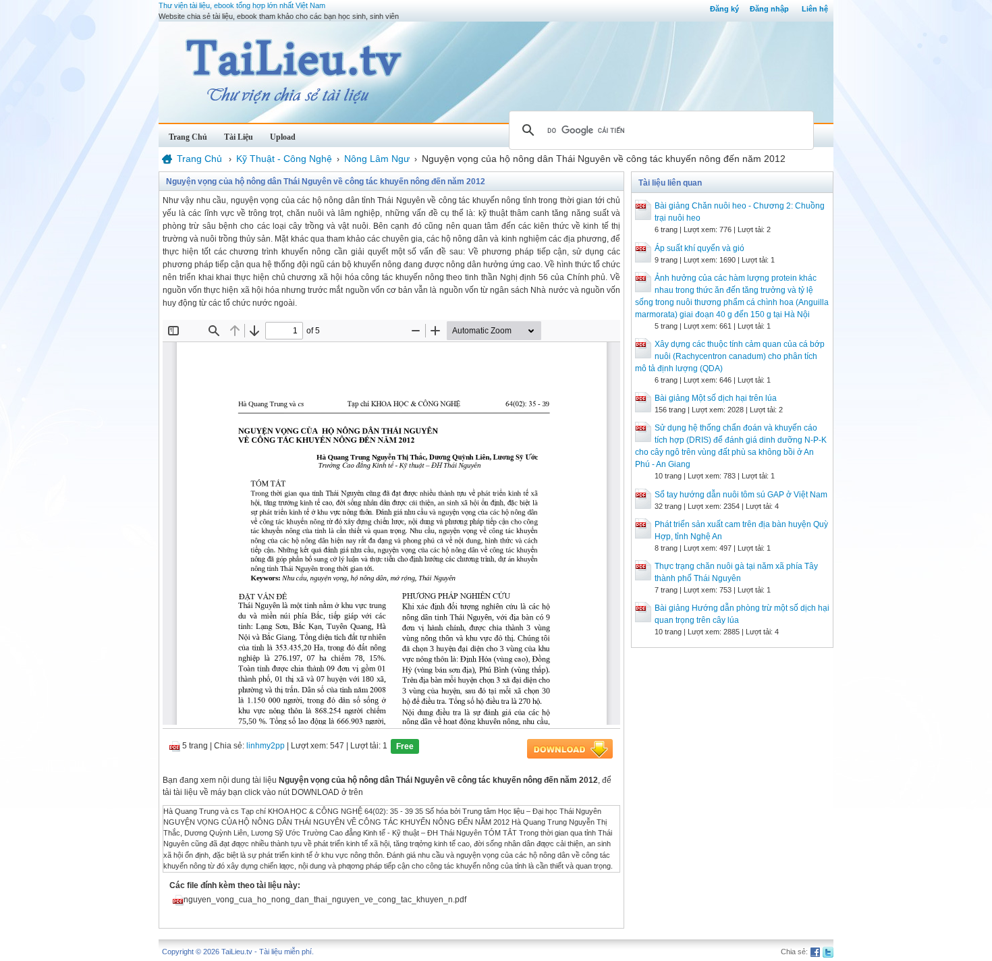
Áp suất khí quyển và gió (699, 248)
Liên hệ (815, 9)
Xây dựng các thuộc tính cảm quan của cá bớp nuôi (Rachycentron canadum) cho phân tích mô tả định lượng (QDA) (730, 356)
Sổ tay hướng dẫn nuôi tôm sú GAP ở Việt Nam (741, 494)
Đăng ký (724, 9)
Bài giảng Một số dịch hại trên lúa (716, 398)
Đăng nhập (769, 9)
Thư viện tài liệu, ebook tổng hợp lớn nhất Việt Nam (242, 5)
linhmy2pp (265, 745)
